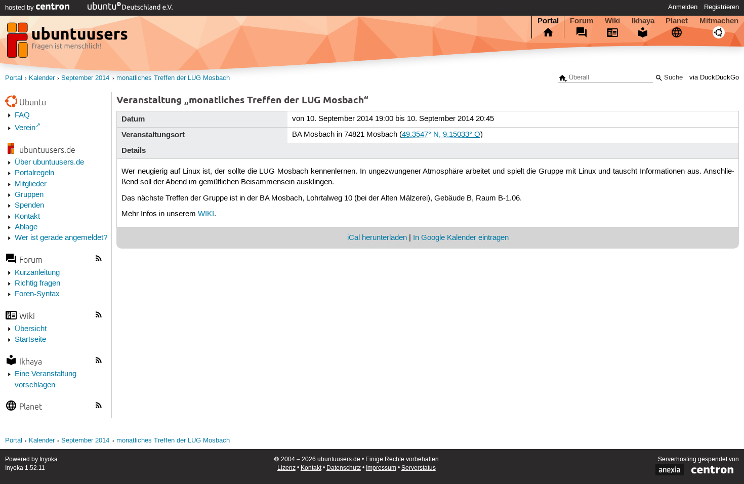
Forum (581, 21)
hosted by (20, 8)
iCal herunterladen (377, 238)
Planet (677, 21)
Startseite (30, 339)
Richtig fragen (37, 283)
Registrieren (721, 7)
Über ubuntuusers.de (49, 162)
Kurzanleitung (37, 272)
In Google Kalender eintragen (461, 238)
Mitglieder (31, 184)
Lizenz (286, 468)
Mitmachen (718, 21)
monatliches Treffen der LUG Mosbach (173, 78)
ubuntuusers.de (47, 149)
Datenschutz (343, 468)
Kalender (42, 78)
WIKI (206, 214)
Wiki (612, 21)
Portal (548, 21)
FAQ (22, 115)
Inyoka (48, 459)
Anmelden (682, 7)
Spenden (29, 205)
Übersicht (31, 329)
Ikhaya (643, 21)
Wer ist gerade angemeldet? (61, 238)
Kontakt (27, 216)
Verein (25, 128)
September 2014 (85, 78)
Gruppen (29, 194)
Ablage (26, 227)
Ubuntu (32, 102)
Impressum (381, 468)
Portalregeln (34, 173)
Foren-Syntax (37, 294)
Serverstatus (418, 468)
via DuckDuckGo (714, 78)
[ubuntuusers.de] (68, 43)
